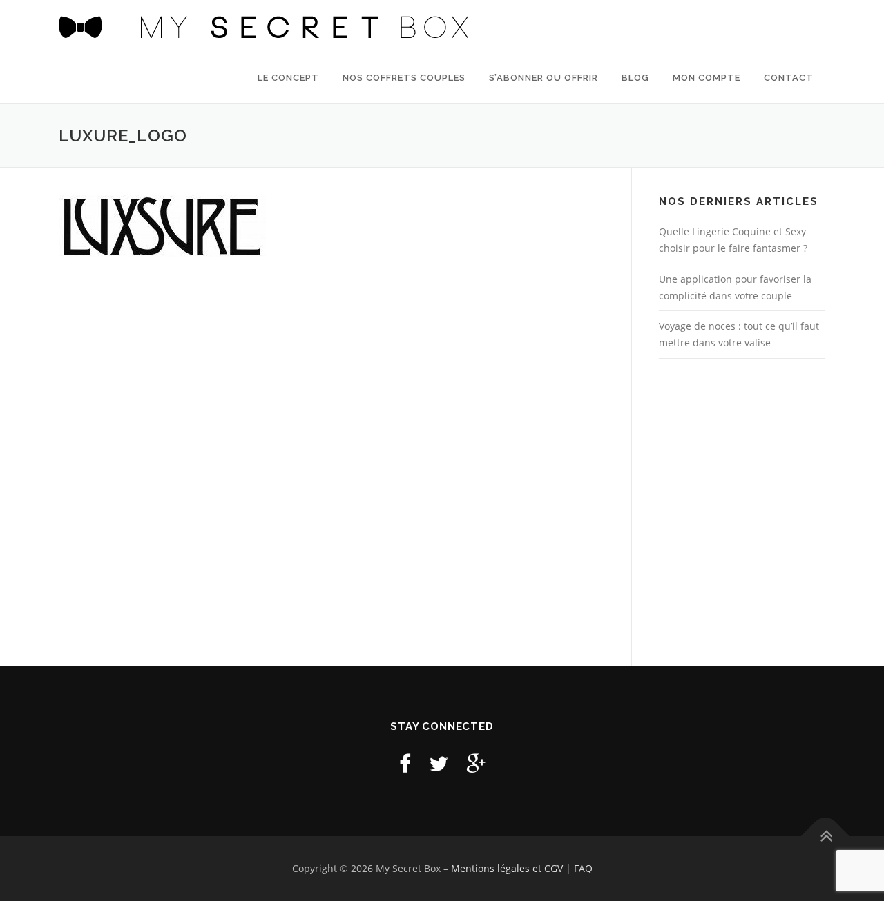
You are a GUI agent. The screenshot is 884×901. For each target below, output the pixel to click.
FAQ (583, 868)
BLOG (635, 77)
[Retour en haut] (825, 836)
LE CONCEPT (288, 77)
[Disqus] (331, 460)
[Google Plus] (476, 763)
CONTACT (789, 77)
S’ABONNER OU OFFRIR (543, 77)
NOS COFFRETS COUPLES (404, 77)
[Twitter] (438, 763)
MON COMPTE (706, 77)
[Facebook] (405, 763)
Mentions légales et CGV (507, 868)
